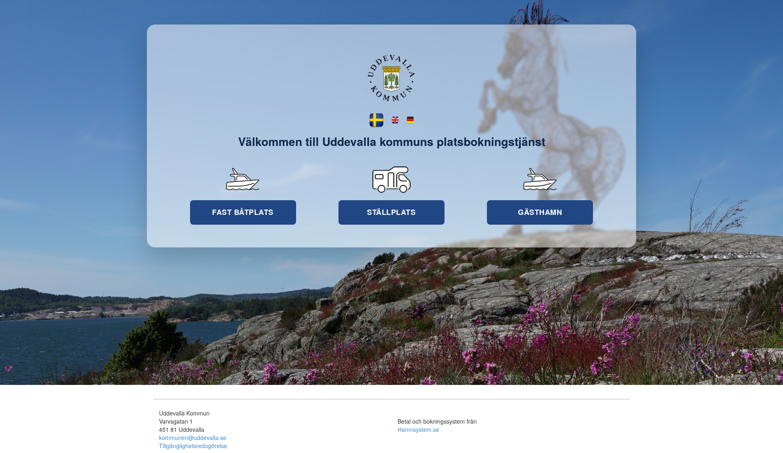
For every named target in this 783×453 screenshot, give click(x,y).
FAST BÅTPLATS (243, 212)
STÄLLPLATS (391, 212)
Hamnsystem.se (418, 429)
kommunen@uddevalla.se (192, 437)
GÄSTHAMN (540, 212)
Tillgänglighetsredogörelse (193, 446)
